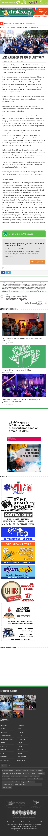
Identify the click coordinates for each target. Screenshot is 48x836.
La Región (20, 743)
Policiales (20, 750)
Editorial (3, 750)
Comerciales (4, 732)
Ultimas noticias (22, 756)
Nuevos (11, 766)
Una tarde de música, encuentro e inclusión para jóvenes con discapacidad (21, 401)
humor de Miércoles (8, 779)
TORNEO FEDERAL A (8, 785)
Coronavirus (39, 770)
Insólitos (20, 732)
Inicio (2, 27)
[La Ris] (18, 591)
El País (2, 753)
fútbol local (38, 785)
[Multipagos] (18, 572)
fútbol (18, 782)
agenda (33, 773)
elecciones (31, 782)
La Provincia (21, 739)
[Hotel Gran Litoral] (18, 553)
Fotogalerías (4, 760)
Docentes (11, 782)
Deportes (3, 746)
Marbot (24, 779)
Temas (4, 766)
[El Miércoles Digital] (24, 11)
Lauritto (4, 782)
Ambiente (3, 725)
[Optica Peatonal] (18, 633)
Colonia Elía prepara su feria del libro (16, 370)
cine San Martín (6, 787)
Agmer (32, 770)
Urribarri (29, 779)
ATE (31, 776)
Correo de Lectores (6, 739)
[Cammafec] (18, 533)
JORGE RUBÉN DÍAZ (15, 773)
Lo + (18, 766)
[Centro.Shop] (18, 518)
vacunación (26, 773)
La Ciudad (20, 736)
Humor (19, 729)
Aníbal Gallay (5, 776)
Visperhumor (21, 760)
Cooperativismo (5, 736)
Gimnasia (18, 770)
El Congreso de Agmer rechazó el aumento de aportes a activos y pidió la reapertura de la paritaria (16, 297)
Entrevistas (3, 756)
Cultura (8, 27)
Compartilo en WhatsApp (21, 234)
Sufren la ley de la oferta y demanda (34, 303)
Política (19, 753)
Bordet (18, 779)
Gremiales (20, 725)
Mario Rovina (40, 773)
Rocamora (5, 773)
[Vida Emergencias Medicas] (18, 487)
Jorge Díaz (36, 776)
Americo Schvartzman (8, 770)
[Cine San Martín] (18, 504)
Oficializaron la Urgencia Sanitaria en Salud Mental (19, 23)
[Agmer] (18, 614)
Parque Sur (25, 776)
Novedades (20, 746)
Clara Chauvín (38, 779)
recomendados (15, 776)
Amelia (2, 729)
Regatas (23, 782)
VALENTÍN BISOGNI (20, 785)
